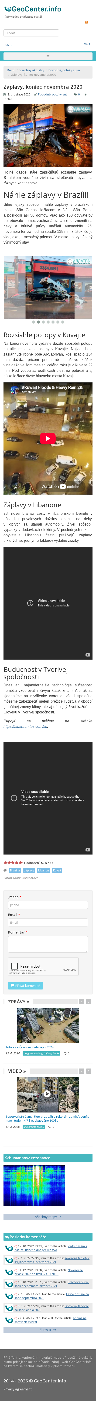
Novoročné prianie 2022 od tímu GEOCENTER (48, 1272)
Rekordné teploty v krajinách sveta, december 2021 (51, 1260)
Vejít (87, 44)
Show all (46, 1329)
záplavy (29, 870)
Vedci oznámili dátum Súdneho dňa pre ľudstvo (50, 1248)
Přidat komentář (27, 985)
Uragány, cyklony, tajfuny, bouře (41, 1053)
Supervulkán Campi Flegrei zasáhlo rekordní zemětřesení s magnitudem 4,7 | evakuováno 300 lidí (47, 1118)
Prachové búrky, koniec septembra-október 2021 (51, 1284)
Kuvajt (57, 870)
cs (7, 45)
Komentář (17, 932)
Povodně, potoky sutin (53, 94)
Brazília (15, 870)
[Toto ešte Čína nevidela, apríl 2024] (48, 1025)
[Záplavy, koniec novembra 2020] (48, 287)
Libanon (43, 870)
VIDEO (15, 1071)
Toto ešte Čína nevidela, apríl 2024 (30, 1047)
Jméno (14, 897)
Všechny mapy (46, 1217)
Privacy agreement (17, 1389)
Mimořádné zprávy (34, 1126)
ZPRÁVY (17, 1001)
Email (14, 914)
